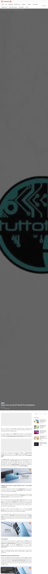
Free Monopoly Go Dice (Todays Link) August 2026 (43, 426)
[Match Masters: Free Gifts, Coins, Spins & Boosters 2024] (36, 432)
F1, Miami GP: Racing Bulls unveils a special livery (43, 443)
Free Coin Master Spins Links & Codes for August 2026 (43, 420)
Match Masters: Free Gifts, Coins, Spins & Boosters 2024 (43, 431)
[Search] (46, 6)
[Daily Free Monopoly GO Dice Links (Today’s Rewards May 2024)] (36, 438)
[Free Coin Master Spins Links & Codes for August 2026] (36, 421)
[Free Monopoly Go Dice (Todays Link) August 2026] (36, 427)
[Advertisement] (16, 419)
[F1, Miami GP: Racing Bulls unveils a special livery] (36, 444)
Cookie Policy (4, 570)
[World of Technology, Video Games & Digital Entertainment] (6, 1)
